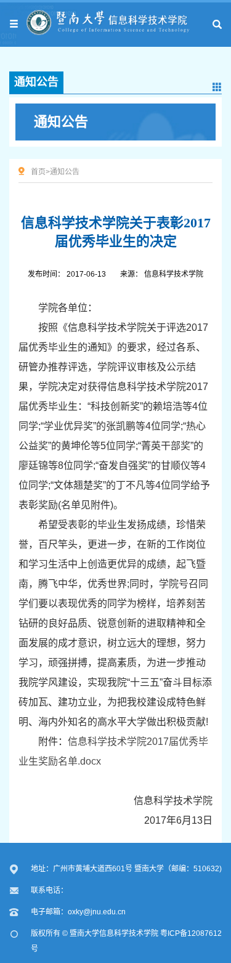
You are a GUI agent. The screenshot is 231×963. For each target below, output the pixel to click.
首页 (38, 172)
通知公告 (61, 121)
